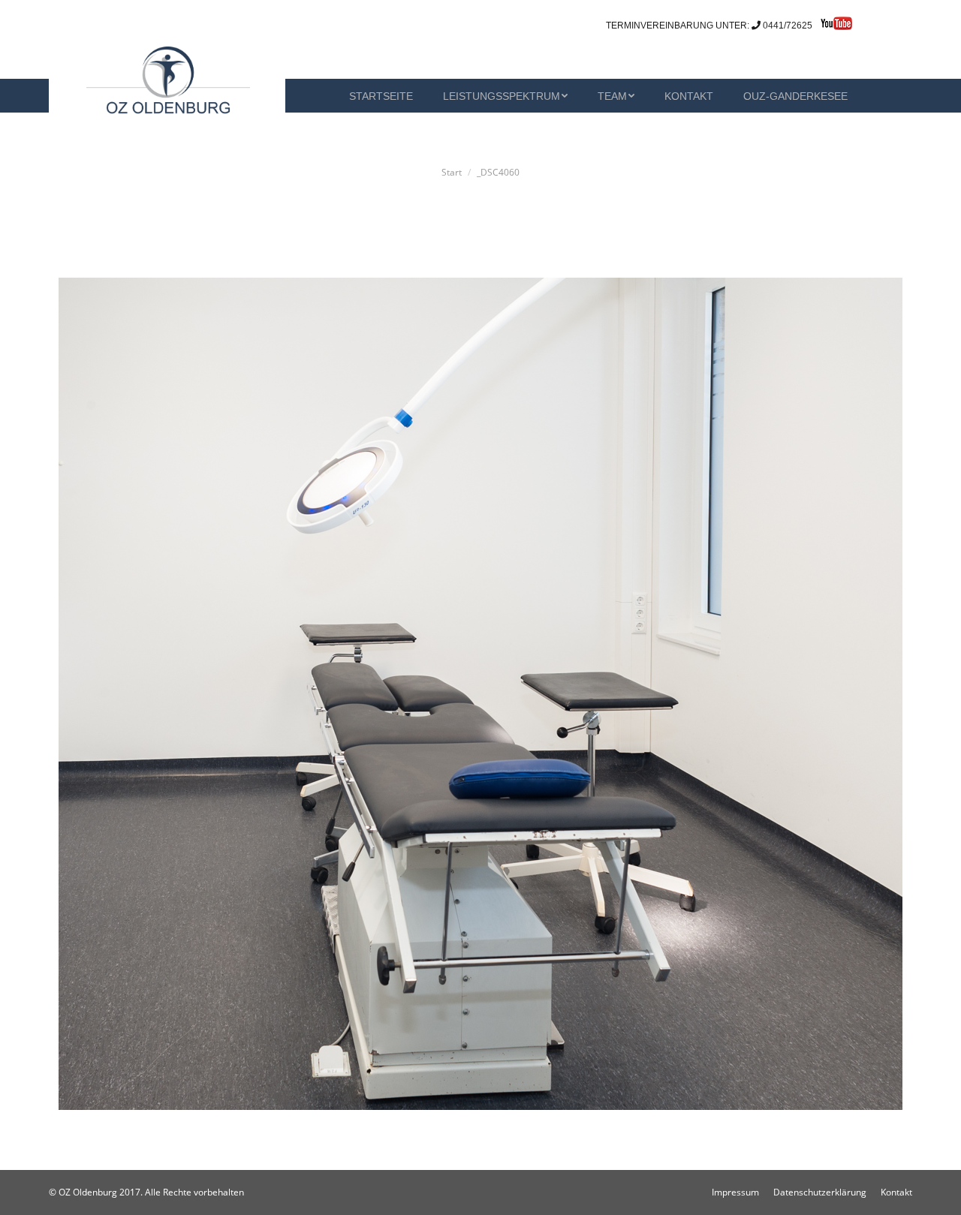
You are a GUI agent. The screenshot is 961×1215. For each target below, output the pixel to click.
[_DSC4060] (480, 694)
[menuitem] (319, 96)
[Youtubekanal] (832, 27)
